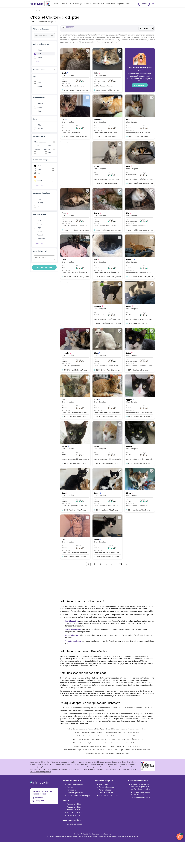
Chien (39, 50)
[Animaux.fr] (36, 3)
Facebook (39, 797)
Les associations (73, 815)
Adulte (39, 86)
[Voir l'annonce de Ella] (140, 210)
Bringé (39, 231)
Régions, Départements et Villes (87, 836)
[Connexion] (153, 4)
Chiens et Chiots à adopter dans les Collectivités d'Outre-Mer (107, 753)
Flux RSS (85, 834)
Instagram (39, 801)
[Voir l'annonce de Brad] (75, 70)
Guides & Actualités (60, 836)
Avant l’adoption (72, 621)
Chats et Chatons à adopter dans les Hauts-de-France (90, 739)
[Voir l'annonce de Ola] (107, 257)
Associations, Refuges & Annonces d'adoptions (112, 836)
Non (49, 145)
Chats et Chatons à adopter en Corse (89, 736)
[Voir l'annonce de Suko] (107, 396)
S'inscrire (144, 4)
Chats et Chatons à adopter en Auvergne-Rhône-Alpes (85, 729)
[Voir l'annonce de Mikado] (140, 443)
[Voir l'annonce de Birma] (140, 490)
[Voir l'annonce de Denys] (107, 210)
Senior (39, 90)
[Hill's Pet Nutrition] (47, 3)
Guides (86, 4)
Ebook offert (110, 4)
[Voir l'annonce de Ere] (75, 117)
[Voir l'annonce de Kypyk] (75, 443)
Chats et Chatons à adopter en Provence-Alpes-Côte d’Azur (83, 750)
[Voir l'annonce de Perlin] (107, 536)
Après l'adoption (105, 790)
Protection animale (73, 641)
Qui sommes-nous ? (75, 784)
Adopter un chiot (74, 807)
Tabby (39, 224)
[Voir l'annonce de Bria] (75, 536)
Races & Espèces (72, 836)
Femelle (40, 129)
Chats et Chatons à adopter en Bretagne (88, 732)
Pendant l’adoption (73, 629)
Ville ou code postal (41, 29)
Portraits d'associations (108, 795)
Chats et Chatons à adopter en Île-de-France (126, 739)
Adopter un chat (73, 810)
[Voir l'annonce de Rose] (140, 163)
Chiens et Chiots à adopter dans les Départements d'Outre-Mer (128, 750)
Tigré (39, 228)
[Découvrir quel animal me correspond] (140, 70)
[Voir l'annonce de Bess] (75, 490)
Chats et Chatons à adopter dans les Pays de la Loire (121, 746)
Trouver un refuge (75, 4)
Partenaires (71, 790)
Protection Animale (106, 793)
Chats (39, 111)
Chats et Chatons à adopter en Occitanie (87, 746)
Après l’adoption (71, 635)
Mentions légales (94, 834)
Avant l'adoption (105, 784)
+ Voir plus (39, 185)
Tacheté (40, 235)
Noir (39, 166)
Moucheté (41, 239)
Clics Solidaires (98, 4)
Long (39, 206)
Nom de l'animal (40, 251)
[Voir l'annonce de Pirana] (140, 117)
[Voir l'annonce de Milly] (107, 70)
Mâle (39, 125)
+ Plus (37, 62)
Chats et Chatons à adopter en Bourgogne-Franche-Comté (126, 729)
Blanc (39, 169)
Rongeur (40, 57)
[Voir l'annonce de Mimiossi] (107, 303)
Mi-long (40, 203)
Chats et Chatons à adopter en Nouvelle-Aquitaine (122, 743)
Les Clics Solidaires (74, 824)
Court (39, 199)
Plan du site (50, 836)
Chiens (39, 107)
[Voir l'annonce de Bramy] (107, 490)
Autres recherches (132, 836)
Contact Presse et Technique (78, 795)
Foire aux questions (75, 793)
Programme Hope (123, 4)
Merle (39, 220)
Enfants (40, 104)
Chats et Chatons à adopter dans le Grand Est (120, 736)
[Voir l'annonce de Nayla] (107, 443)
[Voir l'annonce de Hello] (75, 257)
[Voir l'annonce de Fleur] (75, 210)
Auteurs (70, 787)
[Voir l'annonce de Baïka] (140, 350)
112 (120, 564)
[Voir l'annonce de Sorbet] (107, 163)
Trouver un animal (60, 4)
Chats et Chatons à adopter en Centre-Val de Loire (121, 732)
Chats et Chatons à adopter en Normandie (88, 743)
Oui (38, 145)
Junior (39, 82)
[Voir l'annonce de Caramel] (140, 257)
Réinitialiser (70, 27)
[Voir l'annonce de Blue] (107, 350)
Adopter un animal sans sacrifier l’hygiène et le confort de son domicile (140, 786)
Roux (39, 177)
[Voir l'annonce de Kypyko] (140, 396)
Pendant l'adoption (106, 787)
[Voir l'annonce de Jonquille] (75, 350)
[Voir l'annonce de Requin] (107, 117)
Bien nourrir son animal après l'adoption (140, 794)
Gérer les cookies (105, 834)
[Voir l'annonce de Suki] (75, 396)
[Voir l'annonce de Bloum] (140, 303)
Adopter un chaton (74, 812)
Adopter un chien (74, 804)
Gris (38, 173)
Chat (39, 54)
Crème (39, 180)
